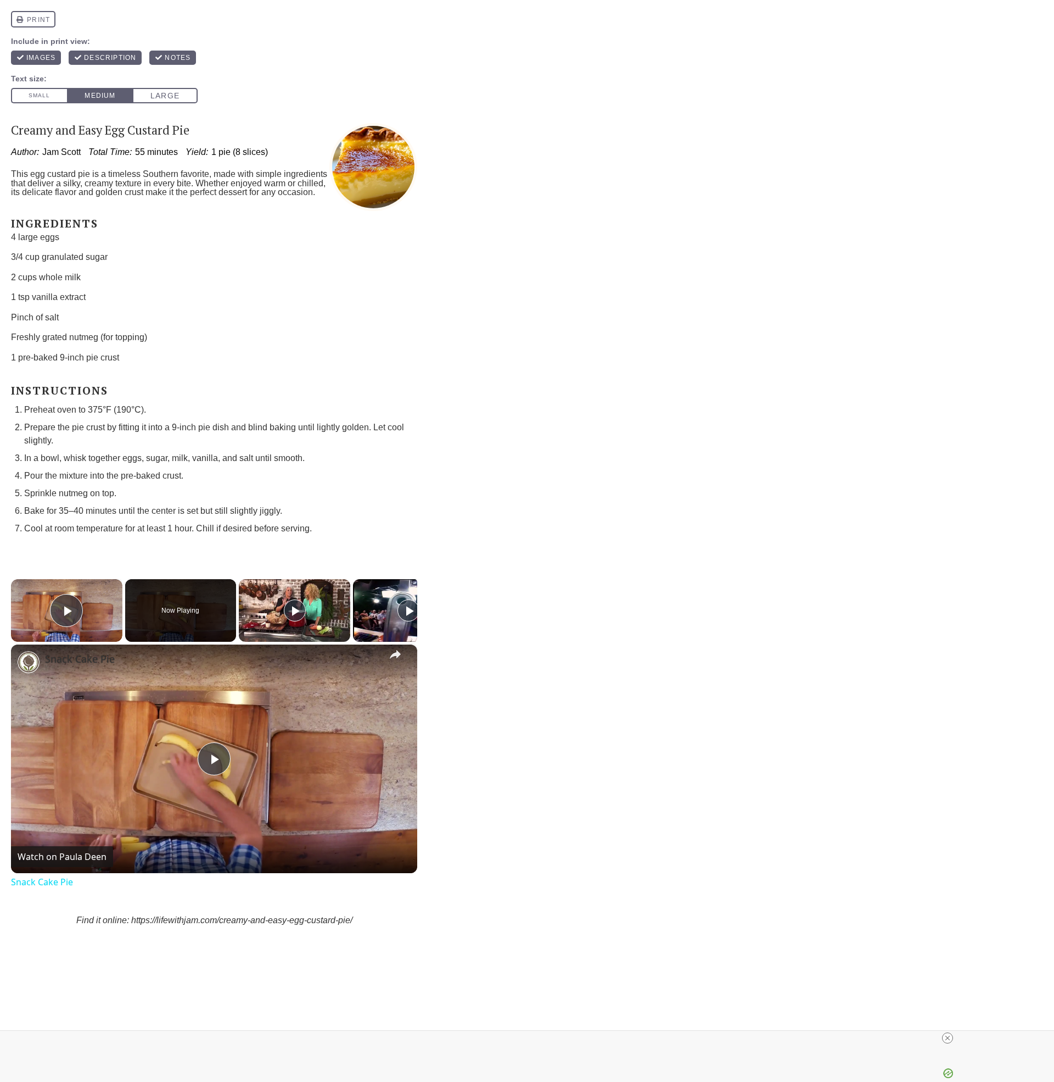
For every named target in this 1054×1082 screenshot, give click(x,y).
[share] (395, 654)
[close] (947, 1038)
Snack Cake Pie (80, 659)
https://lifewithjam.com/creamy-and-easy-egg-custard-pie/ (241, 920)
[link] (29, 662)
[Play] (295, 611)
